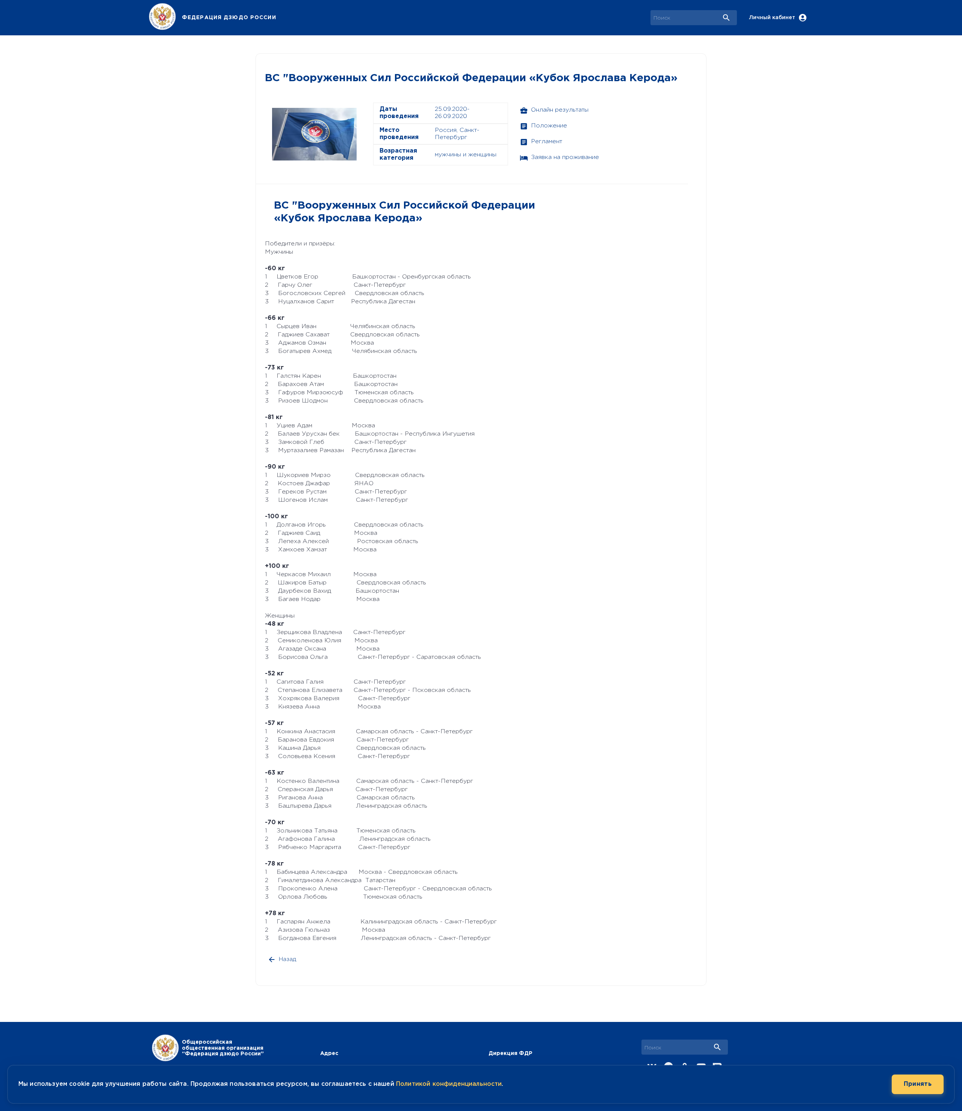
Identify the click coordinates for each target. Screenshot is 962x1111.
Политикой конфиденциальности (449, 1084)
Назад (287, 959)
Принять (918, 1084)
